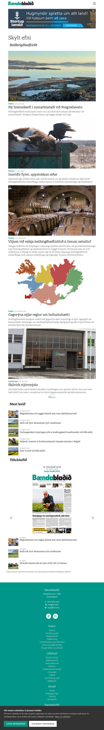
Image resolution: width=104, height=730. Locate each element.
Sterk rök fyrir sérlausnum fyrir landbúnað (40, 423)
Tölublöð (52, 696)
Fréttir (10, 104)
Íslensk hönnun (52, 658)
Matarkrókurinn (52, 660)
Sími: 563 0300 (53, 602)
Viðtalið (52, 675)
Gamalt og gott (52, 633)
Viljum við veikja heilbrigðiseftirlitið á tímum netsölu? (49, 241)
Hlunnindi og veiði (52, 678)
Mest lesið (17, 404)
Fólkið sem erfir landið (52, 669)
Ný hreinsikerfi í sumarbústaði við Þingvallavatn (45, 107)
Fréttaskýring (52, 639)
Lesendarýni (13, 381)
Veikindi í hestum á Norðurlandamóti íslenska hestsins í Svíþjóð (50, 441)
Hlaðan (52, 691)
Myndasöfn (52, 699)
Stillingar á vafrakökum (43, 724)
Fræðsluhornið (52, 636)
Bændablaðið (52, 704)
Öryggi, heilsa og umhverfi (52, 648)
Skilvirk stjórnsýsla (23, 385)
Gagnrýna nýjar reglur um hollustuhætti (39, 314)
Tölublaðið (18, 460)
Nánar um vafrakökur (62, 717)
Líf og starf (52, 672)
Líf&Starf (52, 653)
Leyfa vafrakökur (15, 724)
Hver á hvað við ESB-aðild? (32, 450)
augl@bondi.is (53, 608)
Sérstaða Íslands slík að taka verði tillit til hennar (43, 563)
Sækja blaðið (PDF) (52, 471)
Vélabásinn (52, 681)
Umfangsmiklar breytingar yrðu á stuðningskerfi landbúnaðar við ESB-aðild (56, 432)
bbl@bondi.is (53, 605)
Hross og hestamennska (52, 645)
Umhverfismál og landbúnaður (52, 642)
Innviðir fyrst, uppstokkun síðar (32, 174)
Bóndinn (52, 666)
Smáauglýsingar (52, 694)
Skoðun (11, 171)
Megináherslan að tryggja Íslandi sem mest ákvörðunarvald (48, 413)
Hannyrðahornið (52, 663)
